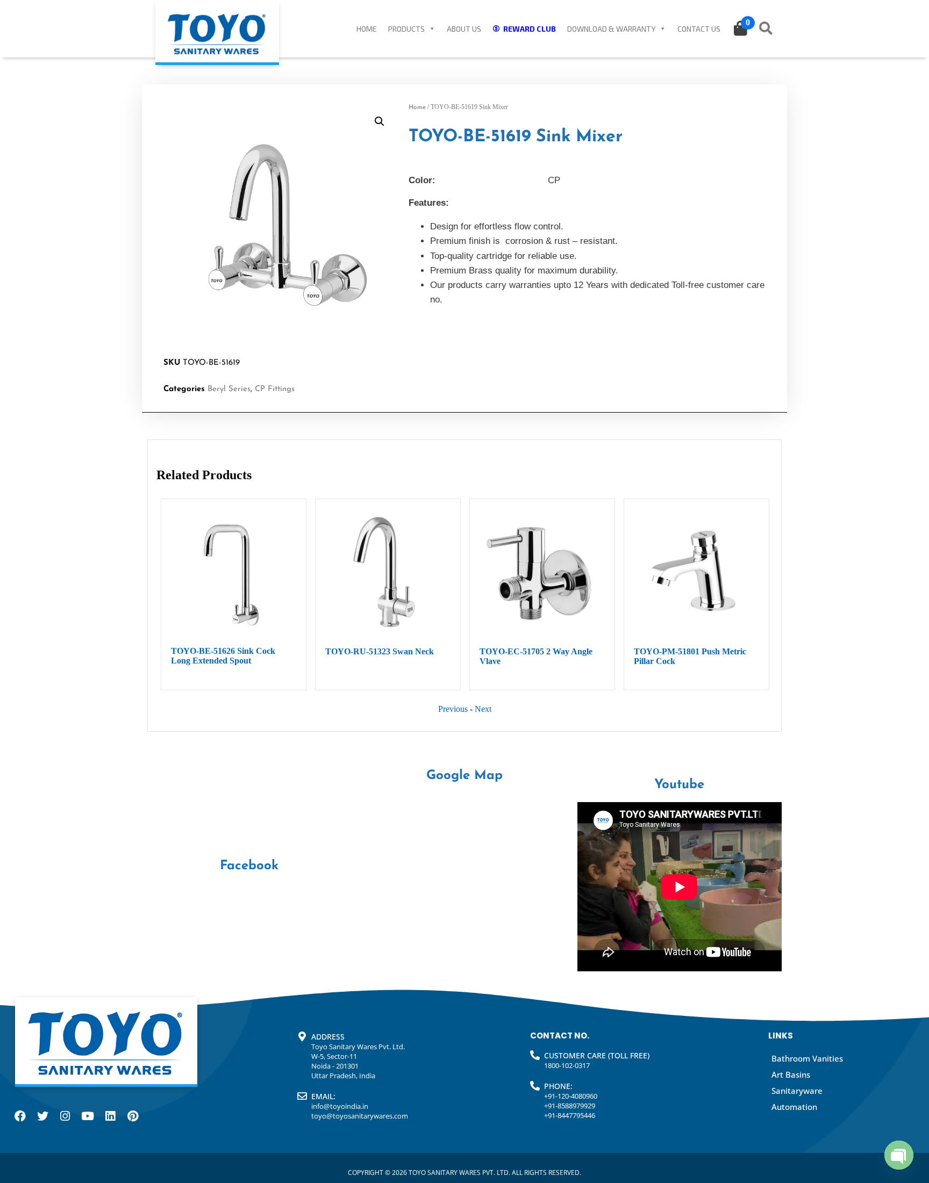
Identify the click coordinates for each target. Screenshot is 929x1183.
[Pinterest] (133, 1116)
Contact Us (698, 28)
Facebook (249, 866)
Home (366, 28)
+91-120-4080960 (570, 1096)
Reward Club (529, 28)
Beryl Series (229, 389)
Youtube (679, 784)
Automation (794, 1106)
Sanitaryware (797, 1090)
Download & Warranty (611, 28)
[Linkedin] (110, 1116)
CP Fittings (275, 389)
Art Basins (790, 1074)
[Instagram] (65, 1116)
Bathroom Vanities (807, 1058)
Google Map (464, 775)
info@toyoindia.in (339, 1106)
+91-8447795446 (569, 1115)
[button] (379, 121)
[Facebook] (20, 1116)
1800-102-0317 (567, 1065)
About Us (464, 28)
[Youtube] (87, 1116)
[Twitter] (42, 1116)
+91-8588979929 (569, 1105)
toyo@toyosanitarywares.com (359, 1116)
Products (406, 28)
